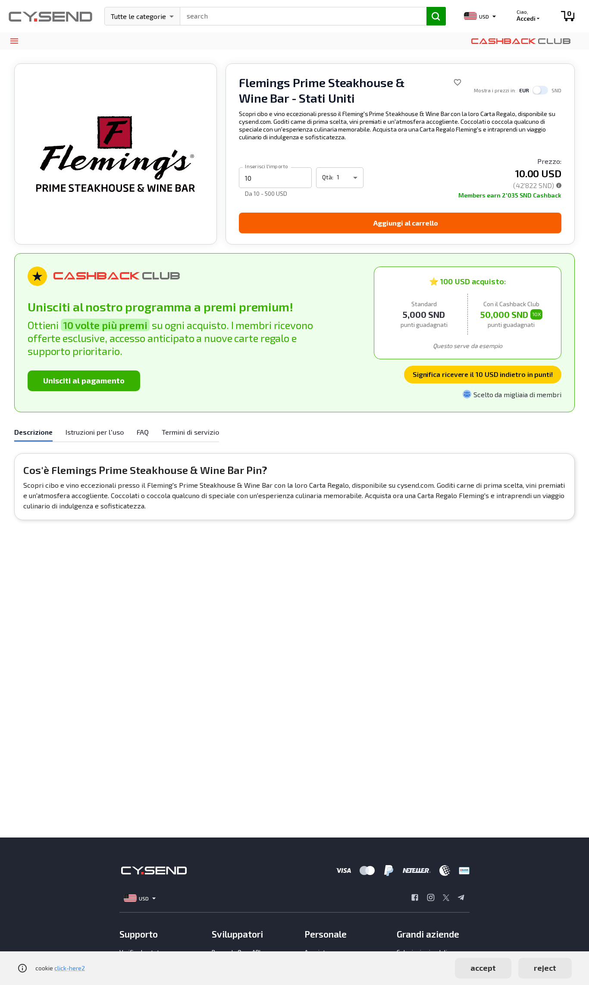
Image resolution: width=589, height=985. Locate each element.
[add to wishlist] (457, 82)
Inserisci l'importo (266, 166)
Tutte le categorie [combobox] (138, 16)
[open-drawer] (14, 41)
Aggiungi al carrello (405, 223)
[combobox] (299, 15)
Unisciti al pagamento (84, 380)
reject (545, 967)
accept (483, 967)
